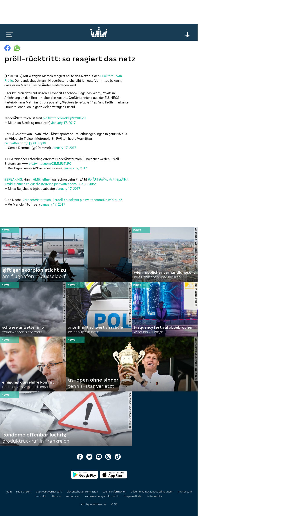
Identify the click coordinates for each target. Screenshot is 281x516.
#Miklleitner (42, 179)
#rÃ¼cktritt (107, 179)
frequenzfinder (133, 496)
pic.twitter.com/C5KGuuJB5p (75, 184)
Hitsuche (56, 496)
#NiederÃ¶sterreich (36, 200)
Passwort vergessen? (49, 491)
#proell (57, 200)
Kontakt (41, 496)
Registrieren (23, 491)
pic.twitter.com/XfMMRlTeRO (50, 164)
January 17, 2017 (63, 123)
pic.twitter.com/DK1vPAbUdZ (101, 200)
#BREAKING (13, 179)
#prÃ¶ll (93, 179)
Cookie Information (115, 491)
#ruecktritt (71, 200)
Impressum (185, 491)
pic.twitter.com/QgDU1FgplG (25, 143)
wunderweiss (98, 504)
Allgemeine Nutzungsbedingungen (152, 491)
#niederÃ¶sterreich (39, 184)
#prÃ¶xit (122, 179)
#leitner (19, 184)
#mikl (8, 184)
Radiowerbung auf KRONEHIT (102, 496)
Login (9, 491)
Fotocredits (154, 496)
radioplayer (73, 496)
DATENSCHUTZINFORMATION (83, 491)
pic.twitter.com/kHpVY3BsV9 (64, 118)
